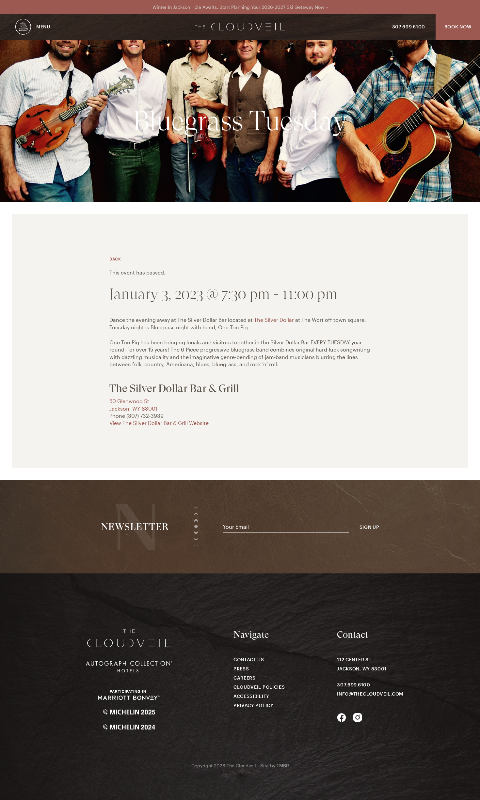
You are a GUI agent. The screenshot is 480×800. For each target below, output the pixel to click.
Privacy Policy (253, 705)
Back (115, 259)
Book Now (458, 26)
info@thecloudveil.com (370, 694)
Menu (43, 26)
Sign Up (369, 527)
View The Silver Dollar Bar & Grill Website (159, 423)
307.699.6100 (408, 26)
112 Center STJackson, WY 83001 (362, 664)
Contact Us (248, 659)
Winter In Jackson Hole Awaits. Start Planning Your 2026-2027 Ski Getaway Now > (240, 7)
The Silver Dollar (274, 320)
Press (241, 668)
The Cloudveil (240, 27)
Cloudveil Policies (259, 687)
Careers (244, 678)
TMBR (283, 765)
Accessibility (251, 696)
